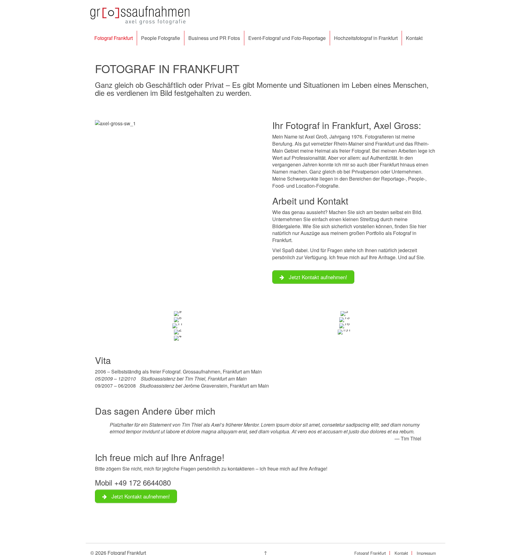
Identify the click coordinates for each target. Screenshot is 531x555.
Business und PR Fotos (214, 37)
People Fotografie (160, 37)
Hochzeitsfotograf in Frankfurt (366, 37)
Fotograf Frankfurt (113, 37)
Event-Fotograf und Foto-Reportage (287, 37)
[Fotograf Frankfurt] (139, 14)
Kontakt (414, 37)
